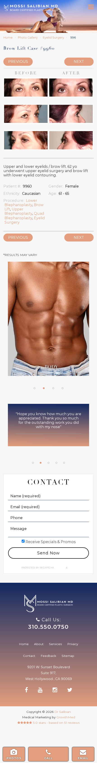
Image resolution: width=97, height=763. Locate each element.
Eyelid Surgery (53, 37)
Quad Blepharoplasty (24, 215)
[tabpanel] (48, 321)
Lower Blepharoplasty (21, 202)
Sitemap (68, 656)
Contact (29, 656)
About (39, 644)
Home (8, 37)
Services (55, 644)
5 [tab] (64, 463)
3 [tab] (53, 388)
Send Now (48, 553)
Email (83, 758)
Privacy (60, 567)
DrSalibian (31, 8)
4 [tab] (62, 388)
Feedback (48, 656)
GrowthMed (65, 717)
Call (48, 758)
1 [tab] (34, 388)
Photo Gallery (28, 37)
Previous (18, 61)
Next (79, 61)
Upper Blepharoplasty (18, 211)
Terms (71, 567)
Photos (14, 758)
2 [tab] (44, 388)
